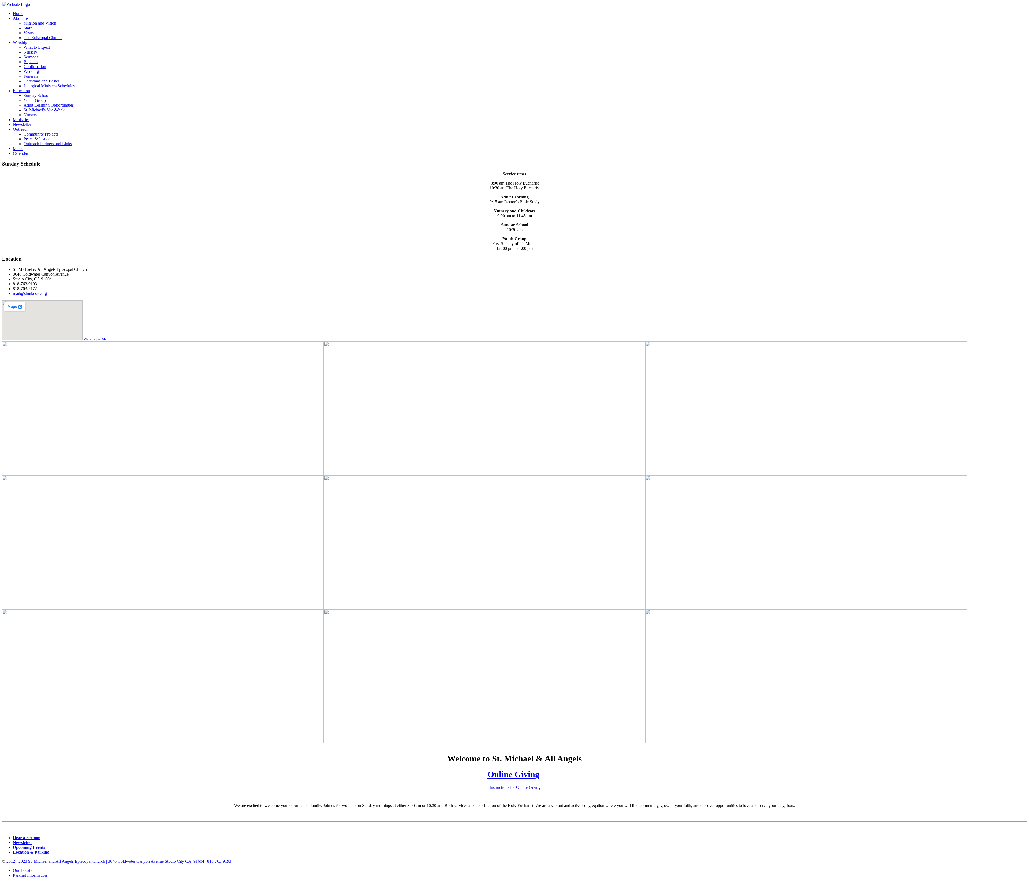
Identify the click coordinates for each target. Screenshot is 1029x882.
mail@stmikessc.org (30, 293)
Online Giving (513, 774)
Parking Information (30, 875)
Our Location (24, 870)
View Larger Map (96, 339)
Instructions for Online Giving (514, 787)
